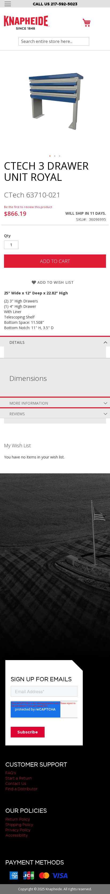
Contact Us (15, 783)
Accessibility (16, 835)
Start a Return (18, 778)
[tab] (55, 341)
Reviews (17, 413)
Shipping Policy (19, 825)
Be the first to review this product (28, 207)
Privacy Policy (17, 830)
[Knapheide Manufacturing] (26, 25)
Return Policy (17, 819)
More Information (28, 403)
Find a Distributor (21, 789)
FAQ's (10, 773)
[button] (50, 156)
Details (17, 342)
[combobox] (53, 41)
